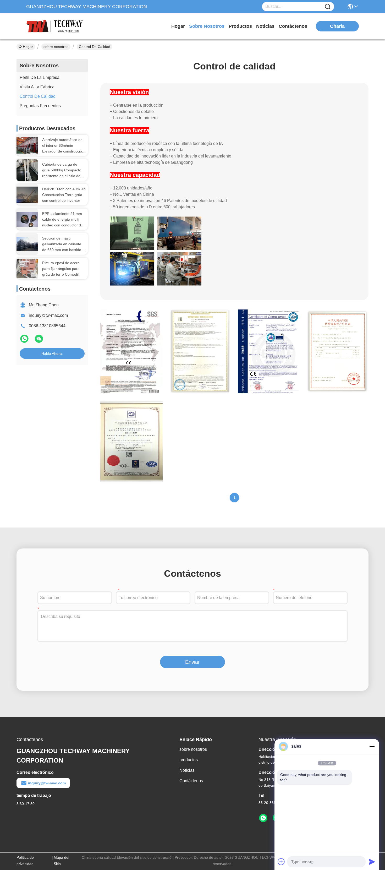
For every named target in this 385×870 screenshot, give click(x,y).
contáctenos (293, 26)
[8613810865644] (263, 818)
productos (240, 26)
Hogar (178, 26)
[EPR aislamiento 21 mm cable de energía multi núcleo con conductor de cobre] (27, 219)
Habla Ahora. (52, 353)
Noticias (187, 770)
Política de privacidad (25, 860)
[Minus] (372, 746)
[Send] (372, 861)
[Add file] (281, 861)
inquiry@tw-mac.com (48, 315)
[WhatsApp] (25, 341)
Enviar (192, 662)
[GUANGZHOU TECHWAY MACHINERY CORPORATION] (55, 26)
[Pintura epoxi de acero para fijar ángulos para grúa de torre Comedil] (27, 268)
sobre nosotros (206, 26)
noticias (265, 26)
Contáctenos (191, 781)
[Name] (327, 6)
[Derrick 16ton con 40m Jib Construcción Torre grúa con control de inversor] (27, 195)
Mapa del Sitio (61, 860)
